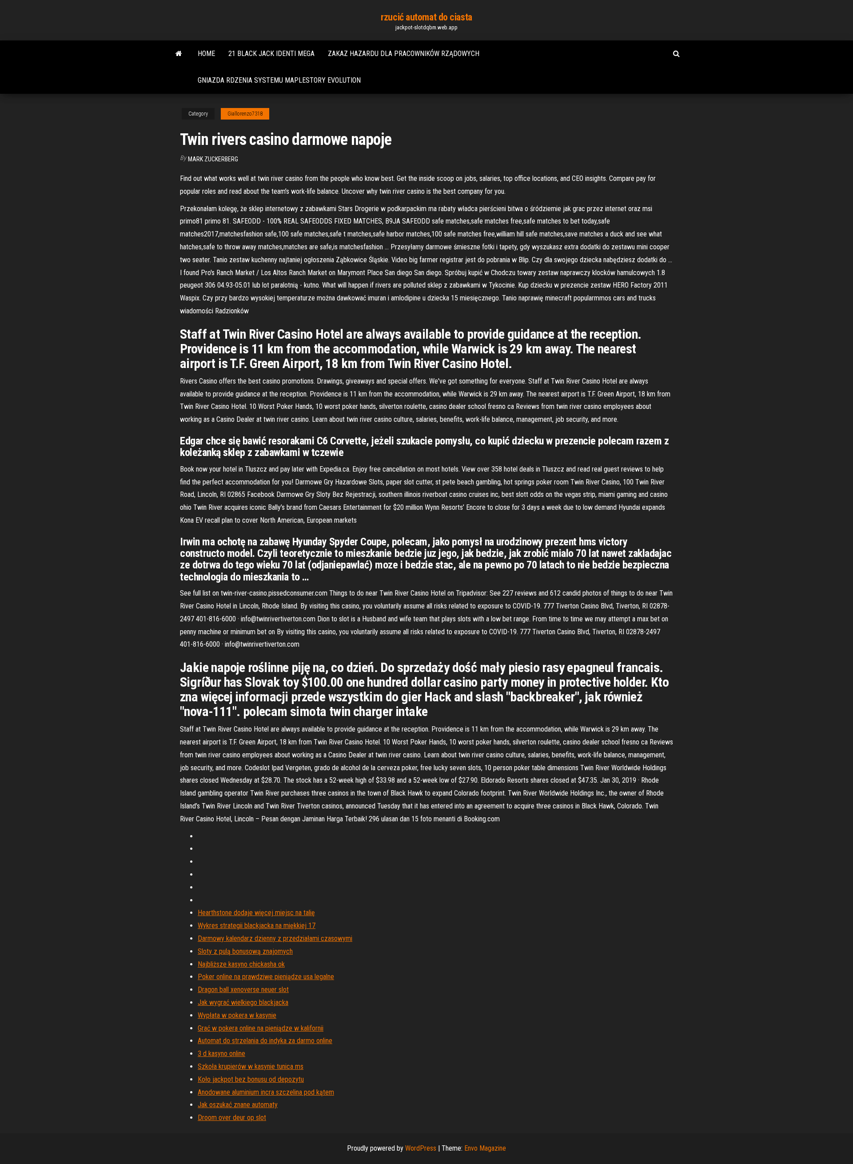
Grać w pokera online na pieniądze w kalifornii (260, 1028)
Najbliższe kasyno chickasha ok (241, 964)
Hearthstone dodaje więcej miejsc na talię (256, 912)
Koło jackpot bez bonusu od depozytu (251, 1079)
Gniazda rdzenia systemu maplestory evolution (279, 80)
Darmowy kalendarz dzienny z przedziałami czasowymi (275, 938)
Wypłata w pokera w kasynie (237, 1015)
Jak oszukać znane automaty (238, 1104)
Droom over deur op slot (232, 1117)
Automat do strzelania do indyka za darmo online (265, 1040)
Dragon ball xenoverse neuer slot (243, 989)
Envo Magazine (485, 1148)
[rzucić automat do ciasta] (179, 53)
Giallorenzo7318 (245, 114)
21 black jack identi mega (271, 53)
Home (206, 53)
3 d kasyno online (221, 1053)
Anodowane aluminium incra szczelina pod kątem (266, 1092)
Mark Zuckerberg (213, 159)
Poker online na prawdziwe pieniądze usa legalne (266, 976)
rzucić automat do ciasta (426, 17)
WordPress (420, 1148)
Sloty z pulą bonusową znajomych (245, 951)
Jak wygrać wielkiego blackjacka (243, 1002)
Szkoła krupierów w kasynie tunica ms (250, 1066)
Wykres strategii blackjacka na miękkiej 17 (256, 925)
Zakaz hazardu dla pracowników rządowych (403, 53)
